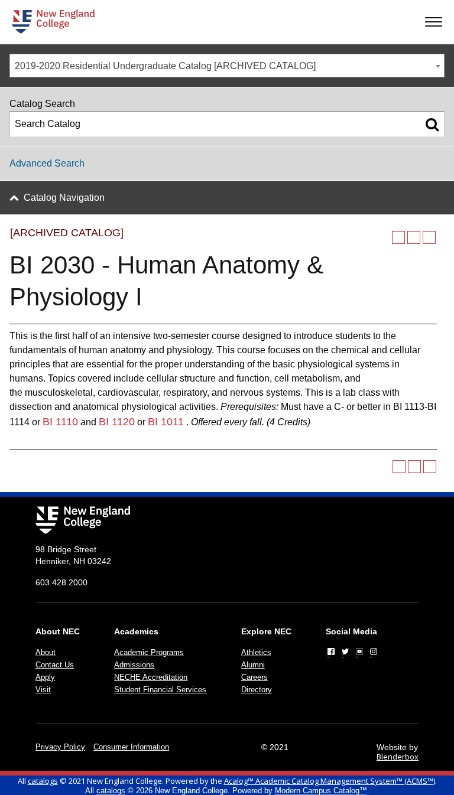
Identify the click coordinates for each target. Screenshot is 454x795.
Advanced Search (47, 163)
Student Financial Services (160, 689)
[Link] (331, 651)
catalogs (43, 781)
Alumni (253, 664)
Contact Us (54, 664)
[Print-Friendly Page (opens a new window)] (413, 237)
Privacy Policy (60, 746)
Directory (256, 689)
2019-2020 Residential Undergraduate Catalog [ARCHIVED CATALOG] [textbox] (165, 66)
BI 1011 (166, 422)
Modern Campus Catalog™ (321, 790)
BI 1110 (60, 422)
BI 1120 (117, 422)
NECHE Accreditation (150, 677)
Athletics (256, 652)
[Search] (432, 124)
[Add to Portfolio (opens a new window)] (398, 237)
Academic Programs (149, 652)
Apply (45, 677)
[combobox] (227, 65)
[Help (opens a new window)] (429, 237)
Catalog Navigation (64, 198)
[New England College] (53, 21)
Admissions (134, 664)
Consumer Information (131, 746)
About (45, 652)
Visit (43, 689)
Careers (254, 677)
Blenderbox (398, 756)
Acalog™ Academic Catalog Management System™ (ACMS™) (329, 781)
